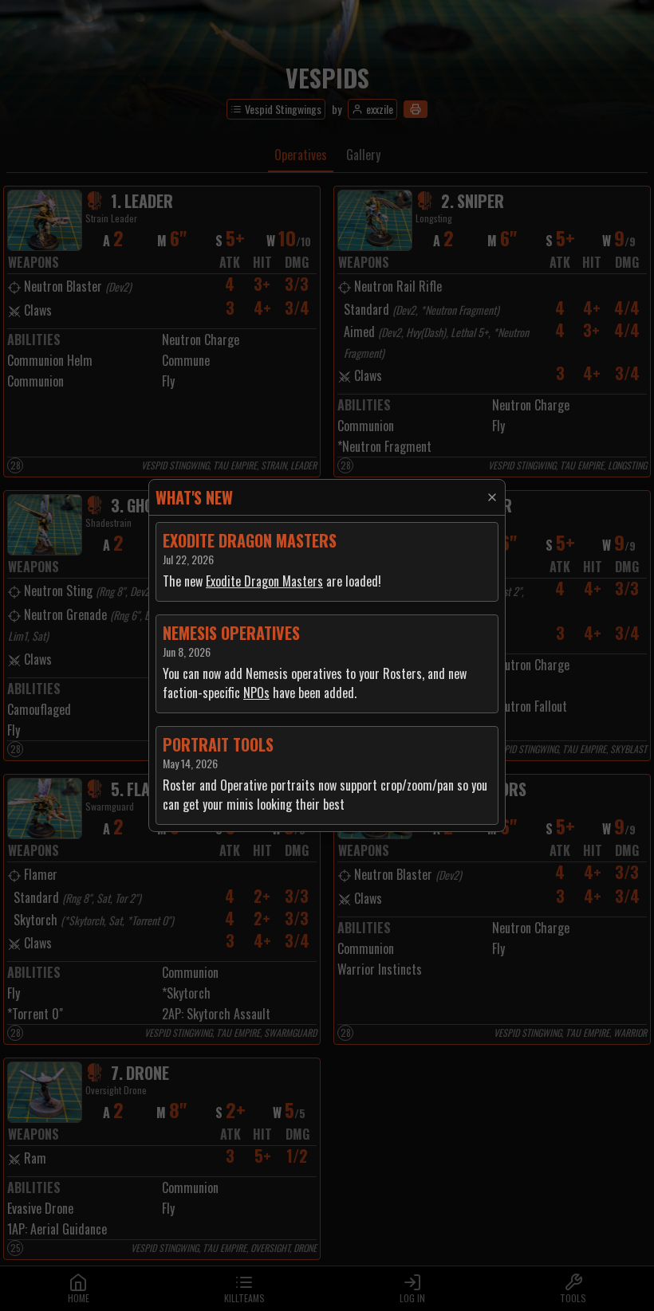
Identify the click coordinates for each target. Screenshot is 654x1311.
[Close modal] (492, 497)
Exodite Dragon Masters (264, 581)
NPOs (256, 692)
